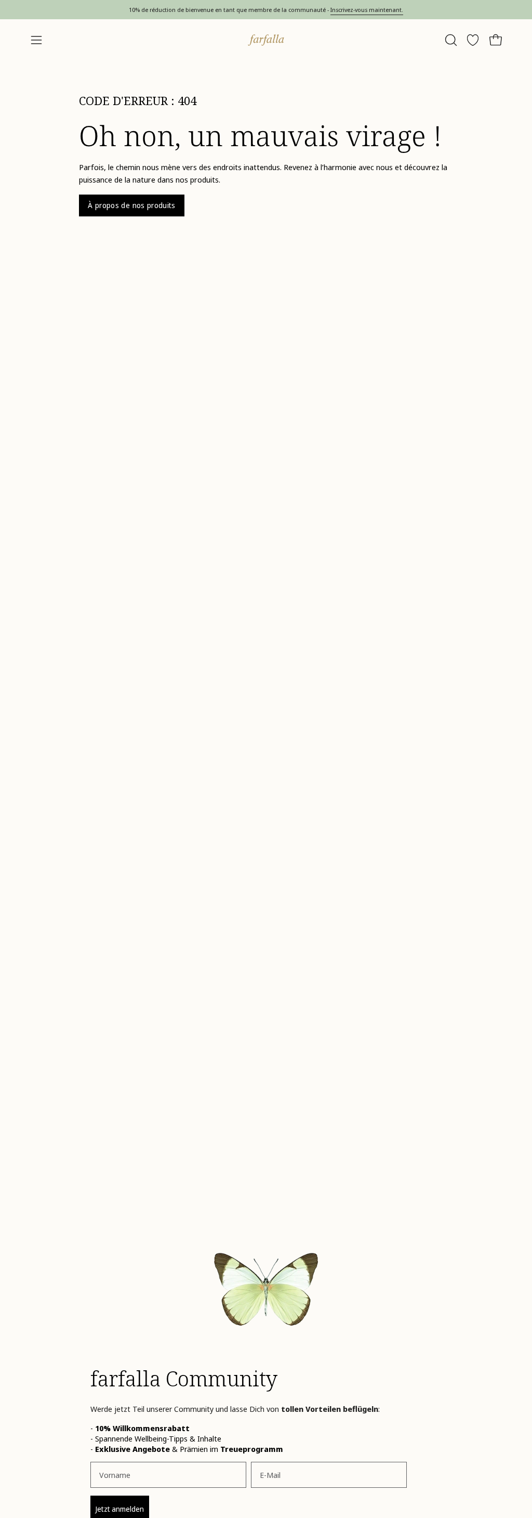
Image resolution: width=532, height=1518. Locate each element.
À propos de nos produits (132, 205)
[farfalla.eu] (266, 40)
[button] (450, 40)
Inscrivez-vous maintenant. (366, 10)
